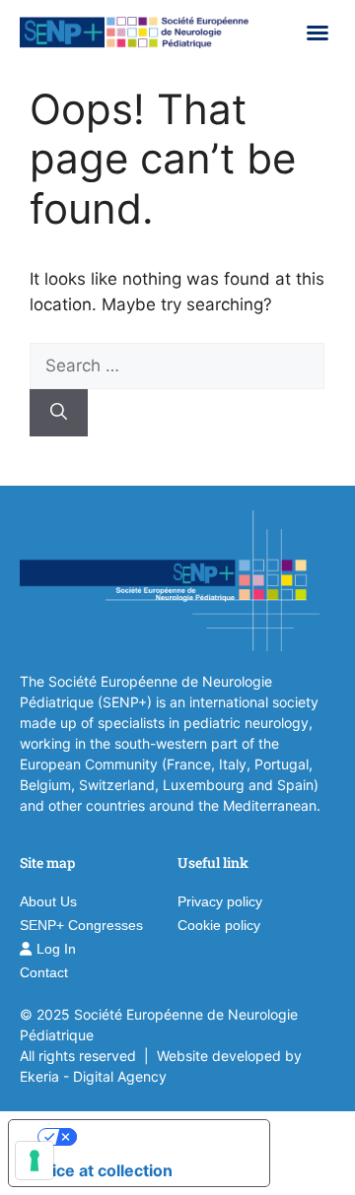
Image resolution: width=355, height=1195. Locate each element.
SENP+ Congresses (81, 925)
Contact (44, 972)
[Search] (59, 412)
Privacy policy (220, 901)
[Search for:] (177, 365)
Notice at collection (99, 1170)
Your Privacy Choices (159, 1137)
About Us (48, 901)
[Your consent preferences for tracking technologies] (34, 1160)
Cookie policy (219, 925)
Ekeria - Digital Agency (93, 1076)
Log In (56, 949)
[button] (317, 32)
